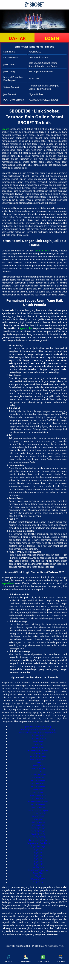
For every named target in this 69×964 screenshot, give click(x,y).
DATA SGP (38, 741)
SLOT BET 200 (38, 831)
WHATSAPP (43, 961)
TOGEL (38, 762)
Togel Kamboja (38, 846)
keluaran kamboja (38, 840)
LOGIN (52, 38)
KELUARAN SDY (38, 735)
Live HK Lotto (38, 867)
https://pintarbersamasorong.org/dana (38, 732)
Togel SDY (38, 873)
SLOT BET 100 (38, 828)
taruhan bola (42, 250)
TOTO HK (38, 771)
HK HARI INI (38, 747)
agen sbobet (26, 328)
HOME (8, 961)
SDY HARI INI (38, 825)
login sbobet (8, 583)
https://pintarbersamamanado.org (38, 729)
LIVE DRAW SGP (38, 795)
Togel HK (38, 864)
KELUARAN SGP (38, 738)
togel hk (38, 849)
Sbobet (5, 128)
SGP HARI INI (38, 753)
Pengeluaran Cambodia (38, 843)
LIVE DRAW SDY (38, 759)
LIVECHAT (60, 961)
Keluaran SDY (38, 879)
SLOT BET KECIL (38, 813)
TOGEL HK (38, 792)
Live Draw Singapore (38, 870)
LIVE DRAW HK (38, 768)
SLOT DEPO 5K (38, 834)
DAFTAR (17, 38)
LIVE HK (38, 819)
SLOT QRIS (38, 765)
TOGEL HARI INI (38, 774)
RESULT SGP (38, 816)
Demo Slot (38, 744)
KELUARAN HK (38, 780)
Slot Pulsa (38, 882)
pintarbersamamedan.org (38, 726)
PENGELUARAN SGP (38, 801)
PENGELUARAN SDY (38, 750)
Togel (38, 876)
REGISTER (26, 961)
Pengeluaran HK (38, 756)
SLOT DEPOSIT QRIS (38, 810)
